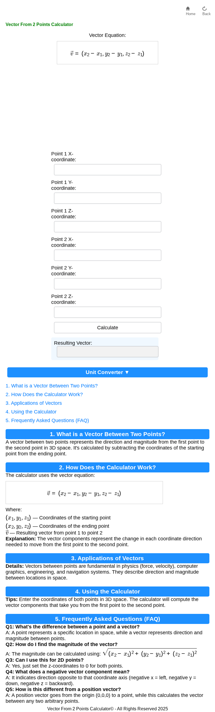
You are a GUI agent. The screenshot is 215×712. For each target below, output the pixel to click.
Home (190, 12)
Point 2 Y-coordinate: (63, 270)
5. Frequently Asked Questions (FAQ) (47, 420)
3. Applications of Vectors (34, 403)
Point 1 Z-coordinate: (63, 213)
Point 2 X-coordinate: (63, 242)
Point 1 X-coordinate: (63, 156)
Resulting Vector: (73, 343)
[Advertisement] (107, 106)
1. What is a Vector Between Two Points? (52, 386)
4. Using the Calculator (31, 412)
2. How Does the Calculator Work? (44, 394)
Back (206, 12)
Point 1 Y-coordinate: (63, 185)
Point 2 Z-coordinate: (63, 299)
